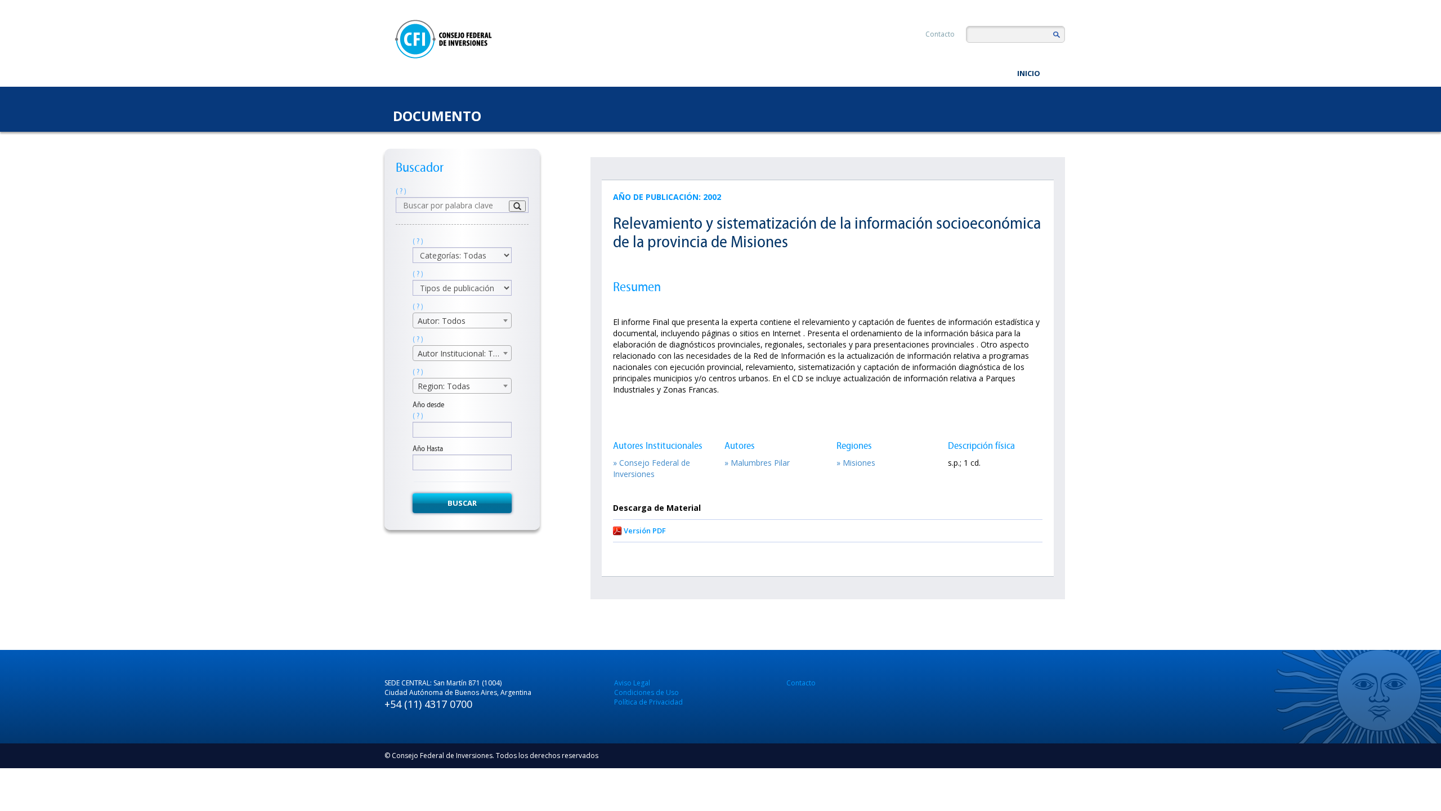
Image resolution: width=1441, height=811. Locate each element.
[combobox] (462, 320)
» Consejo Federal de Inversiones (651, 468)
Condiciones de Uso (646, 692)
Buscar (462, 503)
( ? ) (401, 191)
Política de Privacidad (648, 702)
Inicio (1028, 73)
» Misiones (855, 462)
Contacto (940, 34)
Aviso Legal (632, 683)
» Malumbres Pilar (757, 462)
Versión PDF (645, 530)
